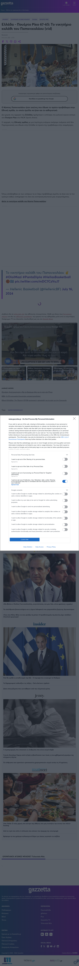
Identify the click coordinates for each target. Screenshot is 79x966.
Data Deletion (27, 547)
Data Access (39, 547)
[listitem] (39, 455)
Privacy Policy (51, 547)
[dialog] (39, 483)
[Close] (75, 419)
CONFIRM (24, 539)
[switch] (65, 459)
